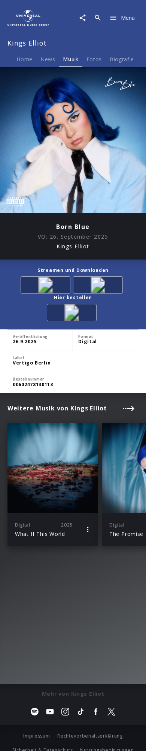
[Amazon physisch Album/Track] (73, 314)
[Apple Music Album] (47, 286)
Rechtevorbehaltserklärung (90, 736)
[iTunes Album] (99, 286)
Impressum (36, 736)
